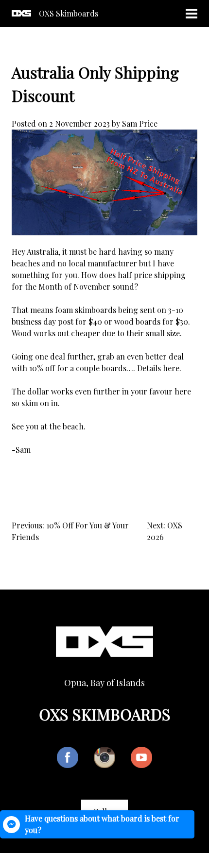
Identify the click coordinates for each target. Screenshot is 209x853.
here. (172, 368)
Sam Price (139, 123)
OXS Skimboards (68, 13)
